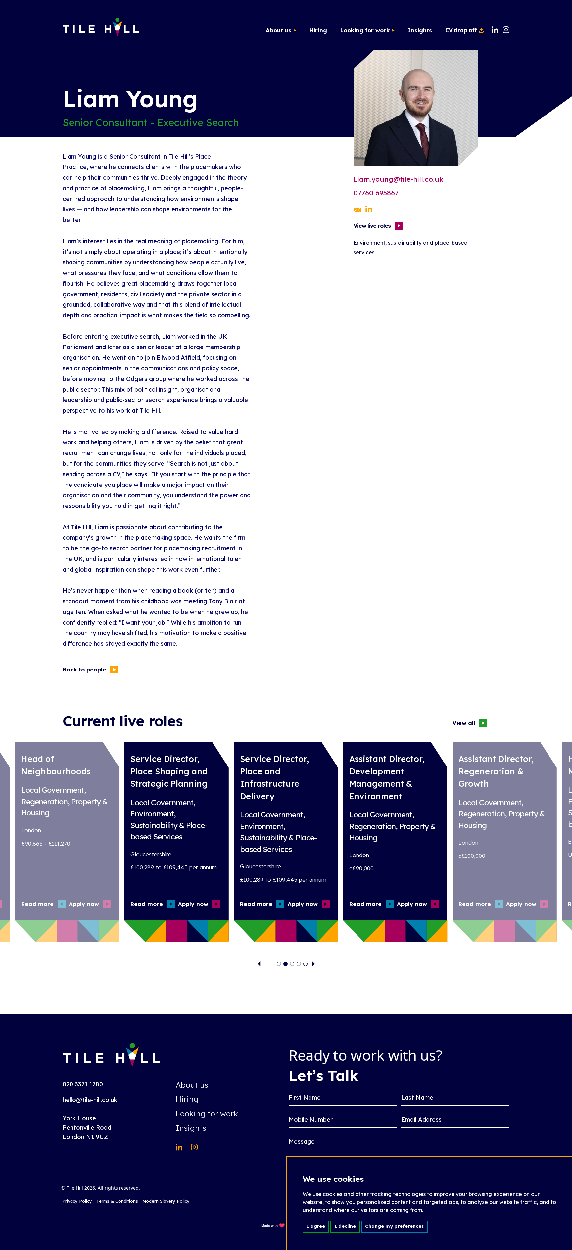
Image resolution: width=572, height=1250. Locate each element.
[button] (279, 964)
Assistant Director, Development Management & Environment (386, 777)
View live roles (372, 225)
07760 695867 (376, 193)
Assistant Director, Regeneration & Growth (496, 771)
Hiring (318, 30)
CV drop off (461, 30)
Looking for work (365, 30)
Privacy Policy (77, 1201)
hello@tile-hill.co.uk (90, 1100)
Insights (420, 30)
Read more (37, 904)
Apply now (84, 904)
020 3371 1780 (83, 1084)
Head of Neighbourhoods (56, 765)
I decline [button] (345, 1226)
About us (278, 30)
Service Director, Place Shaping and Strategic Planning (169, 771)
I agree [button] (316, 1226)
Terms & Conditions (117, 1201)
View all (464, 722)
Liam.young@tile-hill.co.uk (398, 179)
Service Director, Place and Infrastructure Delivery (274, 777)
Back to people (84, 669)
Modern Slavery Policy (166, 1201)
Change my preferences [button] (394, 1226)
